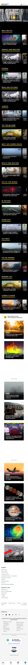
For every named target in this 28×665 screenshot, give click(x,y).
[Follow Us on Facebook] (3, 614)
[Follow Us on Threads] (16, 614)
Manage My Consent (6, 577)
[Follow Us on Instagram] (6, 614)
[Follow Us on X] (19, 614)
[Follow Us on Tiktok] (12, 614)
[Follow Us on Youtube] (9, 614)
